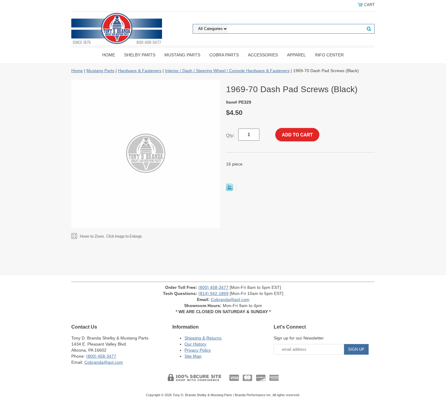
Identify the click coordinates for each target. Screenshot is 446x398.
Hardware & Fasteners (139, 70)
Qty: (230, 135)
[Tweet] (229, 189)
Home (108, 54)
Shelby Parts (139, 54)
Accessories (263, 54)
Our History (195, 344)
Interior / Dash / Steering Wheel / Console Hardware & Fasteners (227, 70)
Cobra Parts (224, 54)
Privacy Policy (197, 350)
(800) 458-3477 (213, 287)
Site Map (192, 356)
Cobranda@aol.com (230, 299)
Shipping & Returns (202, 338)
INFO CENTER (329, 54)
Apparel (296, 54)
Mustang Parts (182, 54)
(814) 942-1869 (213, 293)
